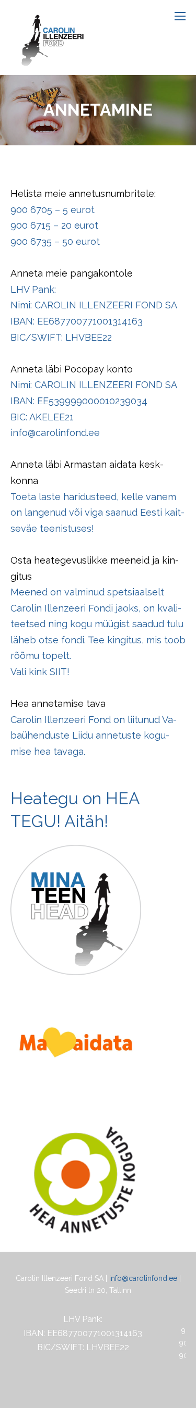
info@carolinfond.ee (143, 1278)
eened (33, 592)
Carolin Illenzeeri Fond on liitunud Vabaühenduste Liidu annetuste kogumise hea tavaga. (93, 735)
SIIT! (60, 671)
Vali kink (30, 671)
